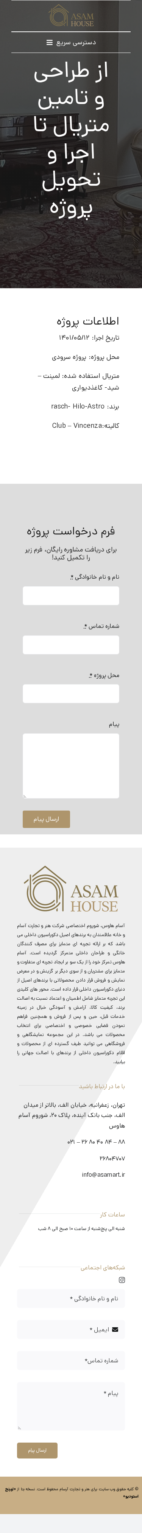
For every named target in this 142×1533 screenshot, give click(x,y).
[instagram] (122, 1280)
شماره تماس (101, 626)
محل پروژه (104, 675)
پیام (114, 724)
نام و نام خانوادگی (94, 577)
